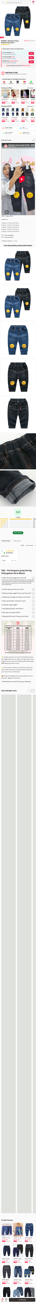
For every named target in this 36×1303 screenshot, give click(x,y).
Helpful (4, 560)
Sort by (22, 545)
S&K (14, 54)
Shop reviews (17, 541)
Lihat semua (30, 88)
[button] (18, 44)
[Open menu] (3, 2)
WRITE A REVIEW (18, 532)
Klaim (31, 53)
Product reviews (6, 541)
